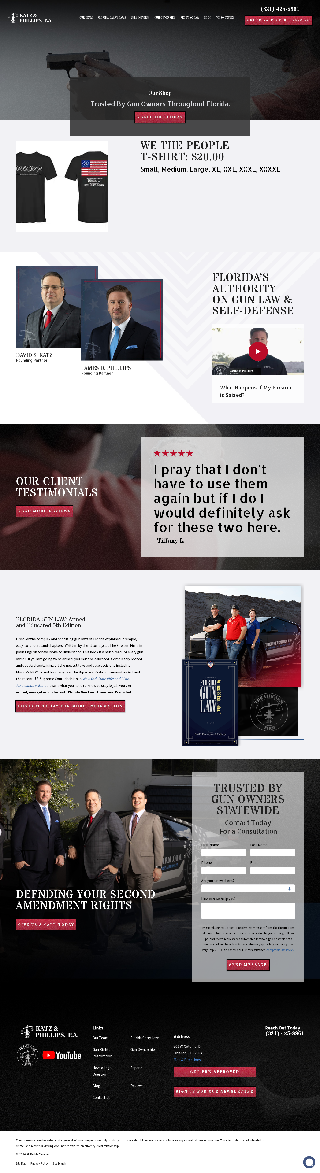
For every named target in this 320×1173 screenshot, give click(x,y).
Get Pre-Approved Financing (278, 20)
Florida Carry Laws (145, 1037)
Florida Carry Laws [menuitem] (112, 17)
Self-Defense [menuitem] (140, 17)
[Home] (30, 17)
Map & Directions (187, 1059)
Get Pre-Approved (215, 1071)
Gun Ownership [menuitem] (164, 17)
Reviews (136, 1085)
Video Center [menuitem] (225, 17)
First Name (210, 845)
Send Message (248, 964)
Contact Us (101, 1097)
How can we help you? (218, 898)
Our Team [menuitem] (86, 17)
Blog (96, 1085)
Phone (206, 862)
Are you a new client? (217, 880)
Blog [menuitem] (207, 17)
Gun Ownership (142, 1049)
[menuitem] (21, 1163)
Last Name (259, 845)
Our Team (100, 1037)
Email (255, 862)
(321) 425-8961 (279, 9)
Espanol (137, 1067)
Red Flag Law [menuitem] (190, 17)
